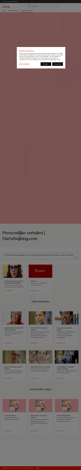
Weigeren (45, 64)
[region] (41, 57)
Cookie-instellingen (24, 64)
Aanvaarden (58, 64)
